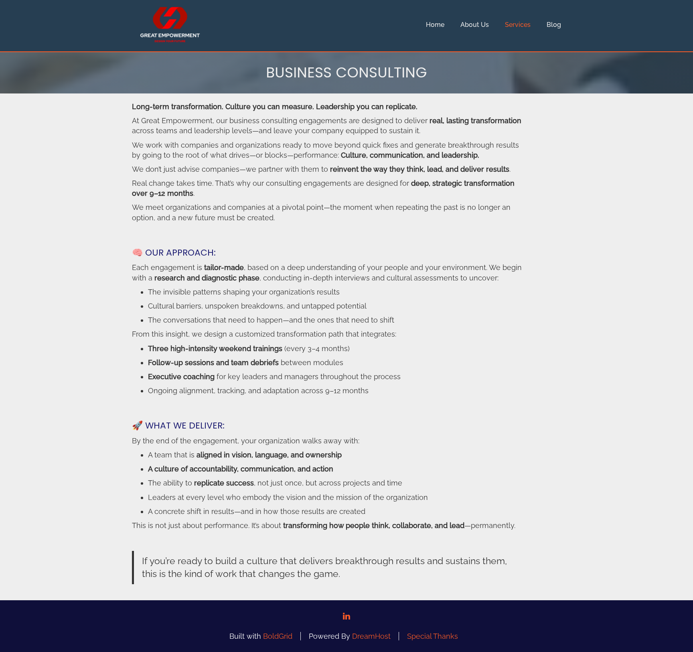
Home (435, 24)
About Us (474, 24)
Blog (554, 24)
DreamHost (371, 636)
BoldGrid (277, 636)
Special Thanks (432, 636)
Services (518, 24)
